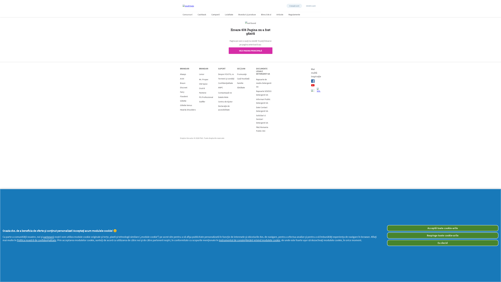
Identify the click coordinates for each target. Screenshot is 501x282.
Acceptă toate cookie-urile (443, 228)
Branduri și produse (247, 14)
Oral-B (202, 88)
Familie (240, 83)
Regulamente (294, 14)
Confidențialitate (225, 83)
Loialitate (229, 14)
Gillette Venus (186, 105)
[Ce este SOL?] (318, 90)
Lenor (201, 74)
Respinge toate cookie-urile (442, 235)
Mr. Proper (203, 79)
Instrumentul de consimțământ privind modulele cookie (249, 240)
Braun (182, 83)
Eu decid (443, 242)
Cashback (202, 14)
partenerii (48, 237)
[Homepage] (188, 6)
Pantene (202, 92)
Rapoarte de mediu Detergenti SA (263, 83)
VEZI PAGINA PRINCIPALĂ (250, 50)
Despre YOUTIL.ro (226, 74)
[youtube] (313, 85)
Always (183, 74)
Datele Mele (223, 97)
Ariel (182, 78)
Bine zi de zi (266, 14)
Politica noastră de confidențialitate (36, 240)
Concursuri (187, 14)
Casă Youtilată (243, 78)
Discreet (183, 87)
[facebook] (313, 81)
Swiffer (202, 101)
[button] (294, 6)
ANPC (220, 87)
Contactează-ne (225, 92)
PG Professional (206, 97)
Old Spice (203, 84)
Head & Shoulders (188, 109)
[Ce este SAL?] (313, 90)
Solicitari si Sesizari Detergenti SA (262, 119)
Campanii (215, 14)
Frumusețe (242, 74)
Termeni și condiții (226, 78)
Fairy (182, 92)
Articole (279, 14)
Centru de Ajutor (225, 101)
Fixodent (184, 96)
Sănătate (241, 87)
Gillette (183, 100)
